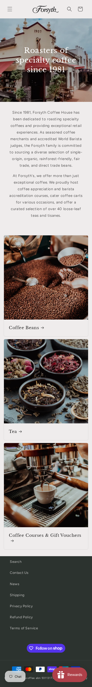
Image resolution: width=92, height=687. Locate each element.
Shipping (17, 595)
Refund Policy (21, 617)
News (14, 584)
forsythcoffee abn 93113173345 (37, 678)
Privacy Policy (21, 606)
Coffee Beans (24, 327)
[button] (9, 9)
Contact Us (19, 573)
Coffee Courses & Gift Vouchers (45, 535)
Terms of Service (24, 628)
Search (16, 562)
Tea (13, 431)
